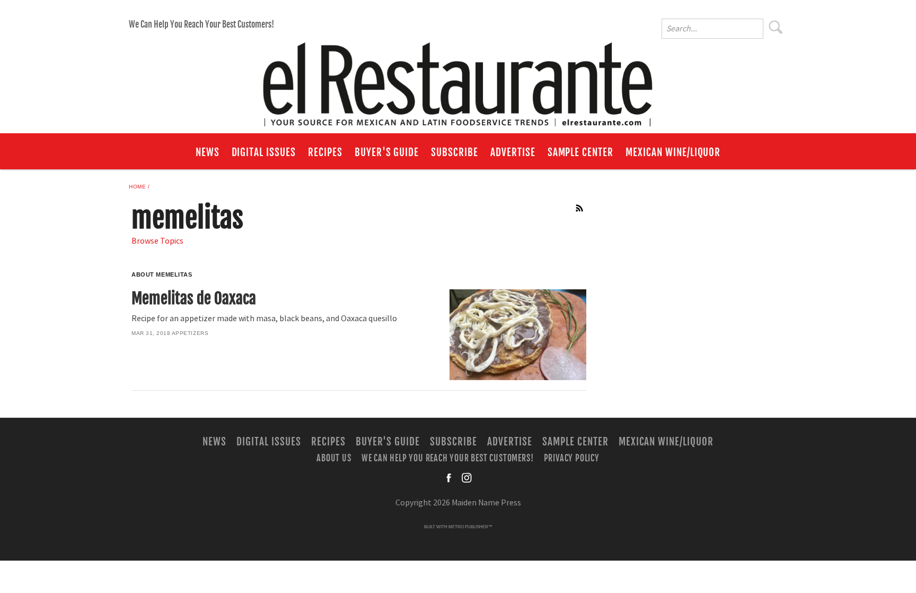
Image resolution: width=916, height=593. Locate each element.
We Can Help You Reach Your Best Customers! (201, 24)
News (207, 152)
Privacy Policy (572, 458)
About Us (333, 458)
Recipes (325, 152)
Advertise (512, 152)
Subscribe (454, 152)
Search (776, 27)
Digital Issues (264, 152)
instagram (466, 477)
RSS (580, 208)
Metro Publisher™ (470, 527)
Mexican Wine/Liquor (673, 152)
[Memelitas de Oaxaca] (518, 335)
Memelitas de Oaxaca (193, 298)
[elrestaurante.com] (458, 79)
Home (137, 187)
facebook (449, 477)
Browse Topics (157, 241)
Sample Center (580, 152)
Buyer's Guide (387, 152)
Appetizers (190, 333)
